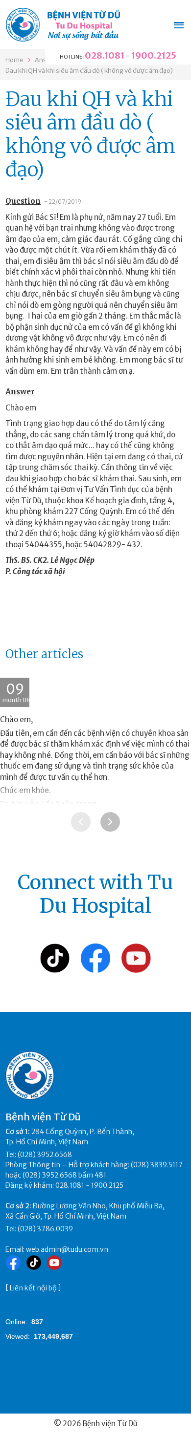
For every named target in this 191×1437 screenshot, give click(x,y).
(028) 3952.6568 (45, 1154)
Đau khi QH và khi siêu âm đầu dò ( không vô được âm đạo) (89, 70)
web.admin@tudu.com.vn (67, 1249)
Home (14, 60)
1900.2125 (153, 55)
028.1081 (104, 55)
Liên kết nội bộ (33, 1288)
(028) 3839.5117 (157, 1164)
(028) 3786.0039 (45, 1228)
